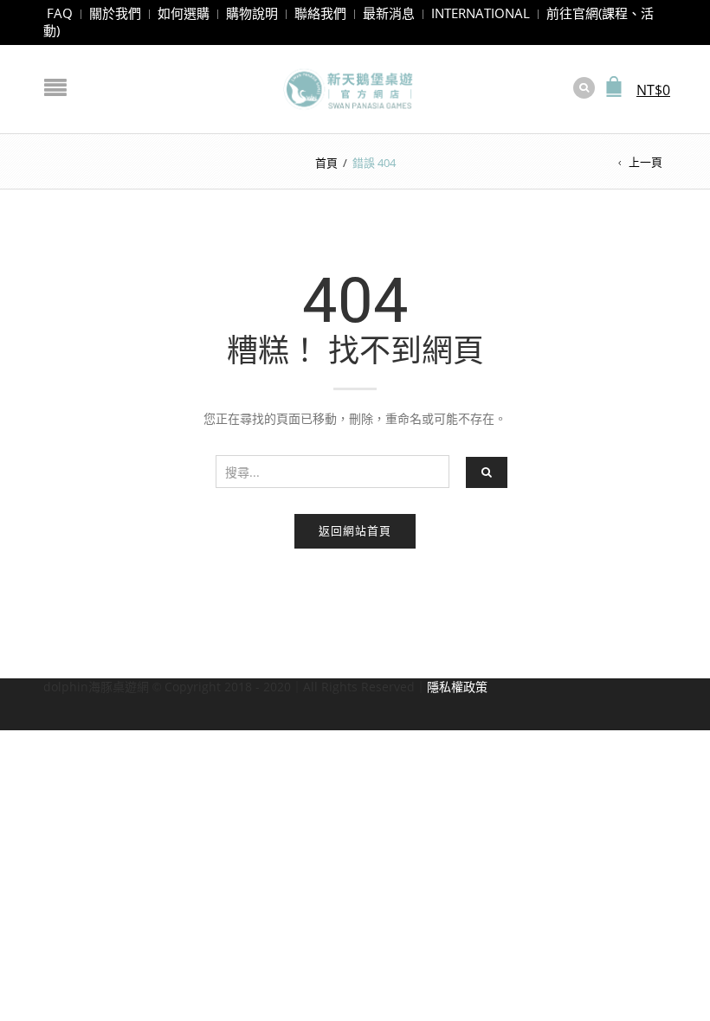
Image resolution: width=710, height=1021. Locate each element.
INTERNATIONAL (480, 13)
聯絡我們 (320, 13)
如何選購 (184, 13)
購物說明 (252, 13)
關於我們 (115, 13)
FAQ (60, 13)
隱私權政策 (457, 686)
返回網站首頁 (355, 530)
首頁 (326, 162)
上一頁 (645, 162)
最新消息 (389, 13)
